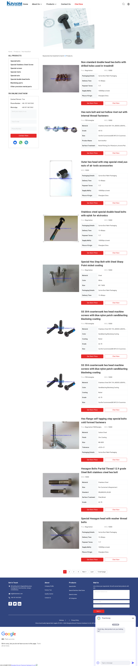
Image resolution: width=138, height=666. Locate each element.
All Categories (73, 598)
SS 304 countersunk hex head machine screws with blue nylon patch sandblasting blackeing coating (104, 315)
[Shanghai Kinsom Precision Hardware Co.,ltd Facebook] (10, 604)
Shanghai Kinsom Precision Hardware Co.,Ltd (23, 665)
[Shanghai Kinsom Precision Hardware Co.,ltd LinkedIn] (19, 604)
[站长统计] (37, 665)
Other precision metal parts (21, 87)
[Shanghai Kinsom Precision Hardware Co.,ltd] (14, 3)
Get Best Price (92, 103)
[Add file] (98, 663)
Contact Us (48, 597)
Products (17, 51)
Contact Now (23, 136)
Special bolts (15, 61)
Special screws (16, 68)
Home (10, 51)
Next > (84, 572)
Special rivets (16, 72)
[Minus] (133, 618)
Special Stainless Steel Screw (22, 65)
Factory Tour (48, 590)
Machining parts (17, 83)
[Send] (133, 663)
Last (92, 572)
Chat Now (115, 103)
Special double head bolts (20, 79)
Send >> (99, 611)
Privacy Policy (75, 620)
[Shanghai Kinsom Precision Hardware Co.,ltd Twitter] (15, 604)
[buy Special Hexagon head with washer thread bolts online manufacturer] (61, 535)
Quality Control (49, 594)
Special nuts (15, 76)
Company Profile (49, 586)
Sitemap (61, 620)
